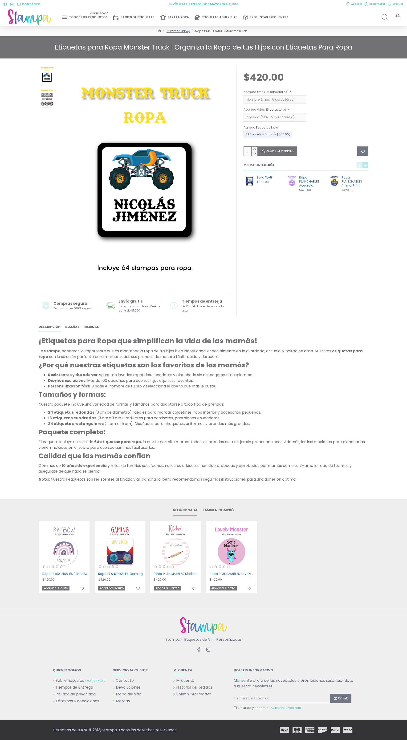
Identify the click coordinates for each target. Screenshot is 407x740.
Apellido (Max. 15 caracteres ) (266, 109)
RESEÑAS (72, 327)
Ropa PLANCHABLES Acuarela (309, 182)
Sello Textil (265, 178)
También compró (218, 510)
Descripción (50, 327)
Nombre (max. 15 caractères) (266, 92)
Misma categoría (259, 165)
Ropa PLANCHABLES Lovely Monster (232, 574)
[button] (359, 165)
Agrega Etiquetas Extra (261, 127)
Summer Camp (178, 31)
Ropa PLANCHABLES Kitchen (176, 574)
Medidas (91, 327)
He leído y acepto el (269, 708)
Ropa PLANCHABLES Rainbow (64, 574)
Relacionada (185, 510)
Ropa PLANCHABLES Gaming (120, 574)
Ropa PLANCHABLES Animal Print (352, 182)
